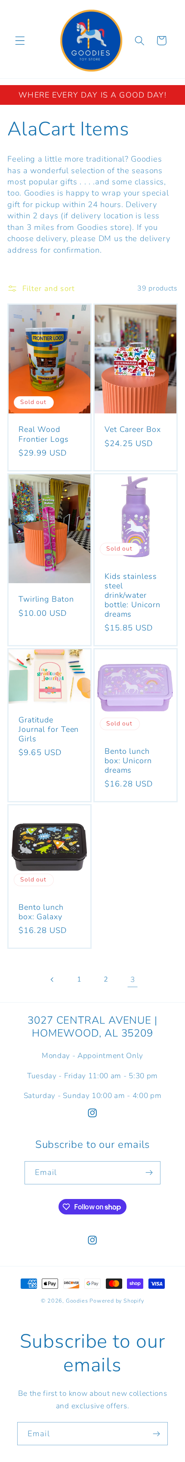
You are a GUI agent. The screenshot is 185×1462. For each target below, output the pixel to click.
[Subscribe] (149, 1172)
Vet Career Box (133, 429)
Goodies (77, 1300)
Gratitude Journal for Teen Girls (48, 729)
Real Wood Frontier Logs (43, 434)
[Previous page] (53, 980)
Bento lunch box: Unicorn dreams (128, 760)
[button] (20, 41)
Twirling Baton (46, 599)
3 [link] (132, 980)
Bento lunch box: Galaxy (41, 911)
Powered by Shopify (116, 1300)
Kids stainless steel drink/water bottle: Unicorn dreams (132, 595)
